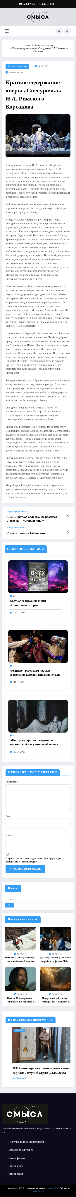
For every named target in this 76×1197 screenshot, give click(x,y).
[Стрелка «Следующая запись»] (68, 532)
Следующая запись (17, 527)
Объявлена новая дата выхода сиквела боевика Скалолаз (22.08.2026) (20, 959)
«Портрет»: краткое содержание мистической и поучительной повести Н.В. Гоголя (35, 742)
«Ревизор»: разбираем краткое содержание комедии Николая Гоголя (35, 672)
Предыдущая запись (17, 511)
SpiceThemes (38, 1191)
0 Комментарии (16, 73)
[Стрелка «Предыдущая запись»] (68, 516)
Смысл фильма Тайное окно (26, 533)
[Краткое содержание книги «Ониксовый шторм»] (38, 576)
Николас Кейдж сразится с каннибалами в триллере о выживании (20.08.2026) (20, 1000)
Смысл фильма (16, 1158)
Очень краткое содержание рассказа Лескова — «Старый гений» (32, 518)
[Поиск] (59, 31)
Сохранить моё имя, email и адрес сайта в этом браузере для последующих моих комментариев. (33, 860)
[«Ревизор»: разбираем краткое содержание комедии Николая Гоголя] (38, 646)
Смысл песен (15, 1173)
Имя (8, 816)
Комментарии (12, 781)
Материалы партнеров (20, 1149)
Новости (5, 1030)
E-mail (8, 835)
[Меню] (7, 31)
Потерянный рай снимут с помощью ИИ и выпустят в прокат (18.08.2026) (55, 1000)
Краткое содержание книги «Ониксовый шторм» (28, 602)
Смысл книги (15, 1166)
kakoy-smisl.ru (52, 1188)
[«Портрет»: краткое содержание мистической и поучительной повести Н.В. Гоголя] (38, 716)
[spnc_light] (67, 31)
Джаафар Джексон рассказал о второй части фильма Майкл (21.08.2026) (55, 959)
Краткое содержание (17, 66)
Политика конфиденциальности (26, 1141)
